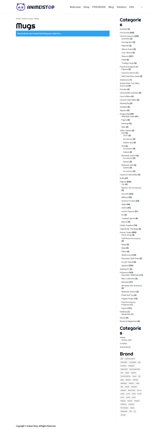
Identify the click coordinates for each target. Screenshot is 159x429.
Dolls (122, 178)
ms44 (133, 397)
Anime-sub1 (126, 340)
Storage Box (126, 42)
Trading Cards (127, 63)
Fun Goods (124, 33)
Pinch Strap (126, 235)
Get (139, 376)
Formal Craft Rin (125, 376)
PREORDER (99, 7)
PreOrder (131, 404)
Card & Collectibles (128, 100)
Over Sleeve (126, 53)
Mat (122, 387)
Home (18, 19)
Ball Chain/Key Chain (130, 76)
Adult (123, 60)
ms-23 (139, 390)
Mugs (123, 244)
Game (134, 376)
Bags (123, 248)
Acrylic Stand (127, 262)
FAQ (131, 7)
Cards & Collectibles (128, 175)
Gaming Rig (125, 103)
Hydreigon (124, 383)
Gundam (123, 29)
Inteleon (131, 383)
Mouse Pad (131, 390)
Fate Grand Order (135, 369)
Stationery (124, 80)
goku (122, 380)
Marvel (124, 222)
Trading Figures (128, 218)
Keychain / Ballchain (130, 275)
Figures (124, 69)
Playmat (125, 45)
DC (122, 215)
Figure (124, 120)
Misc (123, 127)
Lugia (137, 383)
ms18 (128, 394)
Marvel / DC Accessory (131, 188)
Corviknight (132, 362)
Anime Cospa (27, 19)
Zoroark (123, 415)
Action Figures (127, 211)
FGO (122, 373)
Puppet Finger (127, 298)
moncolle (134, 387)
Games (126, 152)
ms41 (122, 397)
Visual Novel (125, 347)
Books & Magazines (128, 321)
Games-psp (128, 142)
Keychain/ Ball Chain (130, 258)
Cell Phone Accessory (131, 238)
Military (124, 197)
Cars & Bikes (125, 96)
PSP (123, 133)
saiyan (132, 408)
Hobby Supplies (126, 225)
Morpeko (123, 390)
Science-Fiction (128, 201)
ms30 (133, 394)
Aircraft (124, 194)
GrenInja (135, 380)
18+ (123, 184)
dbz (139, 362)
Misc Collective (128, 278)
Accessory (127, 139)
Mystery (123, 401)
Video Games (125, 130)
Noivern (130, 401)
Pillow (124, 251)
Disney (123, 318)
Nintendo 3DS (127, 165)
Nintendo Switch (128, 155)
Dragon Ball (125, 114)
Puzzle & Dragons (127, 67)
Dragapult (131, 366)
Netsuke (125, 282)
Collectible (124, 362)
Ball (122, 359)
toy (135, 411)
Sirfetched (124, 411)
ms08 (122, 394)
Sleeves (124, 56)
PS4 (123, 146)
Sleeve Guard (127, 49)
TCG (130, 411)
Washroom (126, 255)
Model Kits (126, 314)
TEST (125, 135)
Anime (124, 208)
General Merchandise (129, 93)
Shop (86, 7)
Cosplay (123, 343)
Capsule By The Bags (129, 229)
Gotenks (128, 380)
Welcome (75, 7)
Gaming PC (124, 269)
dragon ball (124, 369)
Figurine (133, 373)
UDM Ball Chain (127, 116)
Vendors (121, 7)
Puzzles (123, 89)
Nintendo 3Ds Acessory (131, 285)
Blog (111, 7)
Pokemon (124, 272)
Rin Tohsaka (124, 408)
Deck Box (125, 39)
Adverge (125, 123)
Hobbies (123, 312)
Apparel (123, 110)
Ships (123, 204)
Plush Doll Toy (127, 295)
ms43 (128, 397)
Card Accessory (127, 36)
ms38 (139, 394)
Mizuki (127, 387)
